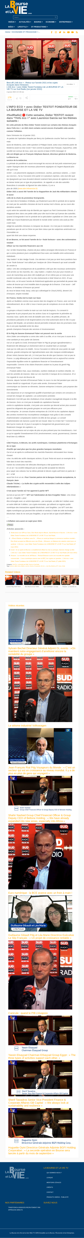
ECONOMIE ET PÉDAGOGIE (24, 32)
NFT (57, 566)
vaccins (27, 566)
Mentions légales (54, 1182)
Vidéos (11, 22)
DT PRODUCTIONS (39, 27)
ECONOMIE (50, 22)
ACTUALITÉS (24, 22)
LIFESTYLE (22, 27)
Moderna (53, 566)
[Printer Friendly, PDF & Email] (10, 525)
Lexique (50, 1177)
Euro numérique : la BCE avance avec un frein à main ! (40, 892)
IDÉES (11, 27)
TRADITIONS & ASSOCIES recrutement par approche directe (24, 1209)
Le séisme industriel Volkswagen (27, 725)
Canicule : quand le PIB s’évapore (28, 1013)
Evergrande (37, 566)
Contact (50, 1192)
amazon (12, 566)
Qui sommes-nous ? (54, 1172)
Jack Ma (48, 566)
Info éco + (43, 566)
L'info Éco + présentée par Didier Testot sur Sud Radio (25, 564)
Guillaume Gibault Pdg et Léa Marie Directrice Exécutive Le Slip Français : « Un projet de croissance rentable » (41, 937)
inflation (23, 566)
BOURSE (38, 22)
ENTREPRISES (65, 22)
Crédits (50, 1187)
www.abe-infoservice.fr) (27, 189)
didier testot (17, 566)
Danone (32, 566)
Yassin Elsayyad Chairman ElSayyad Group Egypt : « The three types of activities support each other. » (41, 1056)
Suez (60, 566)
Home (7, 32)
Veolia (63, 566)
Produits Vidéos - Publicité (57, 1197)
